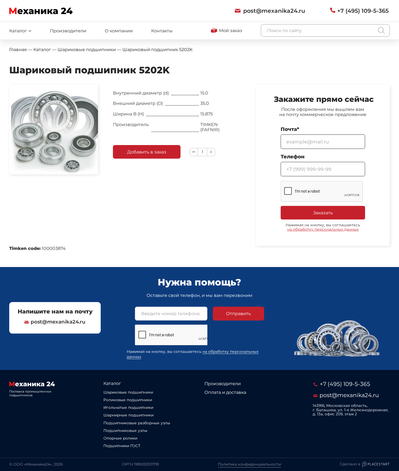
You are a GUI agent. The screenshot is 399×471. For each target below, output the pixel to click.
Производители (68, 30)
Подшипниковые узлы (125, 430)
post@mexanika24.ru (58, 322)
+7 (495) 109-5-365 (344, 384)
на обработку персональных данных (323, 229)
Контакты (162, 30)
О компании (119, 30)
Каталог (112, 383)
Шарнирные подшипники (128, 415)
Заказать (323, 212)
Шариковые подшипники (128, 392)
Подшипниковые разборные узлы (136, 423)
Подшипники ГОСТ (121, 446)
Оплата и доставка (225, 392)
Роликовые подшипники (127, 400)
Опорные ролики (120, 438)
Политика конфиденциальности (249, 464)
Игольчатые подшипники (128, 407)
